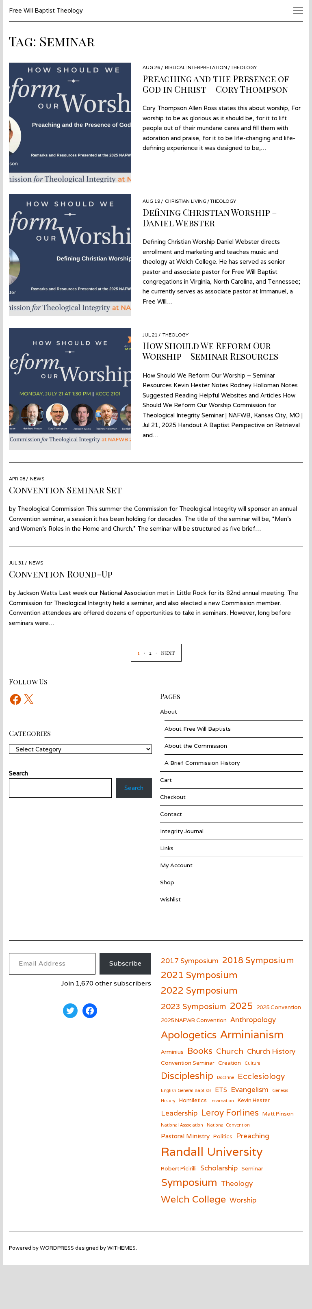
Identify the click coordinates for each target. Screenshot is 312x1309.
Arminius (172, 1051)
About (168, 711)
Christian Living (185, 201)
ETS (221, 1089)
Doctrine (225, 1077)
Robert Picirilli (179, 1168)
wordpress (57, 1247)
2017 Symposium (190, 960)
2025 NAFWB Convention (194, 1020)
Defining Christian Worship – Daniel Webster (210, 217)
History (168, 1100)
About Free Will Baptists (198, 728)
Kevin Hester (254, 1100)
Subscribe (125, 963)
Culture (252, 1063)
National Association (182, 1125)
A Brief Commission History (202, 762)
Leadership (179, 1113)
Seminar (252, 1168)
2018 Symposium (258, 960)
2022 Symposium (199, 990)
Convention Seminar (187, 1062)
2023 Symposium (193, 1006)
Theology (244, 67)
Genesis (280, 1090)
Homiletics (193, 1100)
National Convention (228, 1125)
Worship (243, 1200)
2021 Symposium (199, 975)
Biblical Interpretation (196, 67)
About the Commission (196, 745)
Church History (271, 1051)
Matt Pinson (278, 1113)
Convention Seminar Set (65, 489)
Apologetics (189, 1034)
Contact (171, 814)
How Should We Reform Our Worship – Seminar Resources (210, 351)
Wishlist (170, 899)
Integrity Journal (182, 831)
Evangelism (250, 1089)
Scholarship (219, 1167)
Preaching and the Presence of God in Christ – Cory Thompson (216, 84)
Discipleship (187, 1075)
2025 (241, 1006)
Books (199, 1050)
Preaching (252, 1135)
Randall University (212, 1151)
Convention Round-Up (61, 574)
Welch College (193, 1199)
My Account (176, 865)
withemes (121, 1247)
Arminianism (252, 1034)
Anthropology (253, 1019)
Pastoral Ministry (185, 1136)
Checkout (173, 797)
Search (133, 788)
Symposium (189, 1182)
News (37, 478)
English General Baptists (186, 1090)
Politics (222, 1136)
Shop (167, 882)
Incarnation (222, 1100)
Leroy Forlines (230, 1112)
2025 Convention (278, 1007)
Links (166, 848)
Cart (166, 780)
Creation (229, 1062)
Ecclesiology (261, 1076)
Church (229, 1051)
